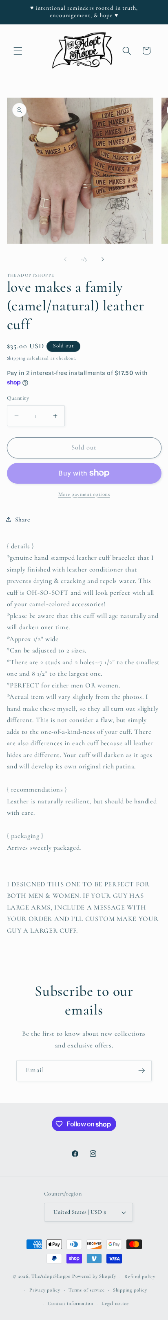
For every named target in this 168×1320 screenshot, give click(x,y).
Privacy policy (44, 1290)
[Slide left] (65, 259)
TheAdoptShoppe (51, 1276)
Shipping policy (130, 1290)
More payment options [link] (84, 494)
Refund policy (139, 1276)
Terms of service (86, 1290)
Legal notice (115, 1303)
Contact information (70, 1303)
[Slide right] (103, 259)
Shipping (16, 358)
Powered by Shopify (94, 1276)
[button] (18, 50)
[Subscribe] (141, 1070)
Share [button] (22, 519)
